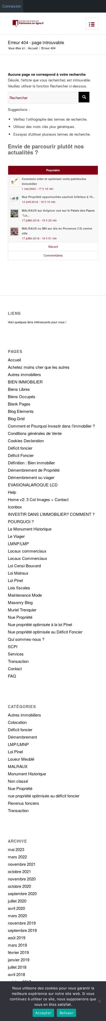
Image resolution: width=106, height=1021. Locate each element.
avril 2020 (16, 908)
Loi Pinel (15, 580)
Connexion (11, 6)
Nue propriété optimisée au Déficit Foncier (45, 632)
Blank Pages (19, 404)
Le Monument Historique (29, 529)
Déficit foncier (20, 448)
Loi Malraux (18, 573)
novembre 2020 (22, 879)
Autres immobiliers (24, 374)
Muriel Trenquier (22, 609)
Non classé (18, 781)
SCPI (12, 646)
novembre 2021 (22, 864)
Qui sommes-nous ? (26, 639)
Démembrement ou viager (31, 477)
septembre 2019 (22, 930)
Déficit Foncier (21, 455)
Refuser (66, 1013)
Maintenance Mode (25, 595)
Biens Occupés (21, 396)
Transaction (18, 661)
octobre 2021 (19, 871)
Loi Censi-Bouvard (24, 565)
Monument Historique (27, 773)
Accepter (43, 1013)
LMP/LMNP (18, 744)
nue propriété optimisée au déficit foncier (43, 795)
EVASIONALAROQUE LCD (33, 484)
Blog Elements (21, 411)
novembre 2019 (22, 923)
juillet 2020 (17, 901)
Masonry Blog (20, 602)
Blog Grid (16, 418)
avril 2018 (16, 974)
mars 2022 (17, 857)
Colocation (17, 722)
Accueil (33, 48)
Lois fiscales (19, 587)
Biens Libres (19, 389)
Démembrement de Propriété (34, 470)
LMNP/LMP (18, 543)
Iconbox (15, 507)
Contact (15, 668)
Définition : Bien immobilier (31, 462)
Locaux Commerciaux (27, 558)
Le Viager (16, 536)
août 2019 (16, 937)
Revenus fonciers (23, 803)
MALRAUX (17, 766)
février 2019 (18, 952)
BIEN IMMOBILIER (25, 382)
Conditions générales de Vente (35, 433)
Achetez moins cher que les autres (39, 367)
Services (16, 654)
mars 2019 (17, 945)
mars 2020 (17, 915)
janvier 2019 (18, 959)
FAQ (12, 676)
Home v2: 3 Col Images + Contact (38, 499)
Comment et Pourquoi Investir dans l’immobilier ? (51, 426)
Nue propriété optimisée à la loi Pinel (40, 624)
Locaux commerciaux (27, 551)
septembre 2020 (22, 893)
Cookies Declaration (26, 440)
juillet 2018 (17, 967)
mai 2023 (16, 849)
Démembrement (22, 737)
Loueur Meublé (21, 759)
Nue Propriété (20, 617)
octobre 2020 (19, 886)
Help (12, 492)
